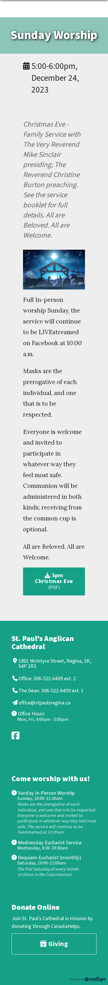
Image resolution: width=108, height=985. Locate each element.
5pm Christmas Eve (54, 581)
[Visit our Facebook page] (16, 735)
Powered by (76, 979)
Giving (57, 944)
